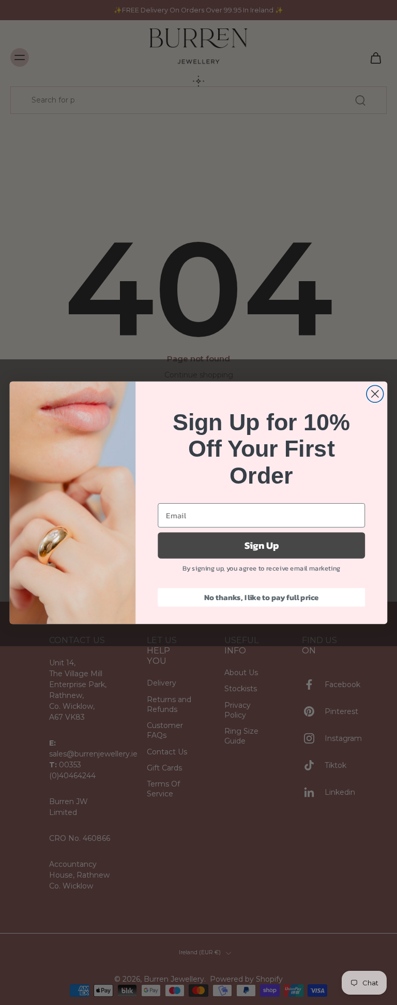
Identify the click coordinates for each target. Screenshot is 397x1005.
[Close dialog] (375, 393)
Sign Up (262, 545)
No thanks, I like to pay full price (261, 597)
